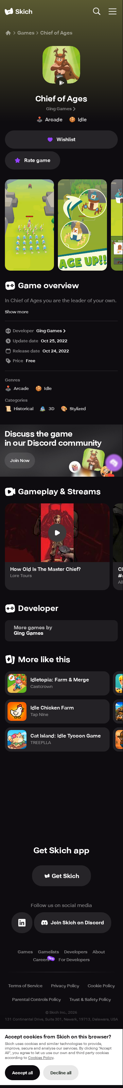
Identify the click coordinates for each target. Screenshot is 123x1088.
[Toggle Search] (97, 11)
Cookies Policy (40, 1058)
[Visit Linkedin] (21, 922)
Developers (75, 951)
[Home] (18, 11)
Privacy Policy (65, 985)
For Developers (74, 959)
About (99, 951)
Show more (16, 311)
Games (25, 33)
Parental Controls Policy (36, 999)
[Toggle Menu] (112, 11)
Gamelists (48, 951)
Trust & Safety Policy (90, 999)
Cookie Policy (101, 985)
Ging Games (59, 108)
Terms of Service (25, 985)
